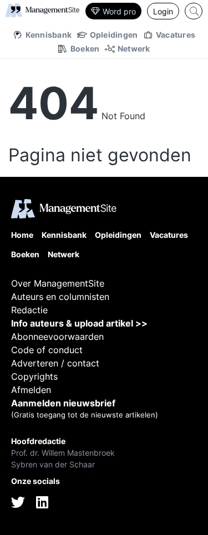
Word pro (119, 11)
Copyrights (34, 376)
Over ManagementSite (57, 283)
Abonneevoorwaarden (57, 336)
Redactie (29, 309)
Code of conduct (47, 349)
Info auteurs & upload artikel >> (79, 323)
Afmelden (31, 389)
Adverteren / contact (55, 363)
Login (163, 11)
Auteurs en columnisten (60, 296)
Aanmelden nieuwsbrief (63, 403)
